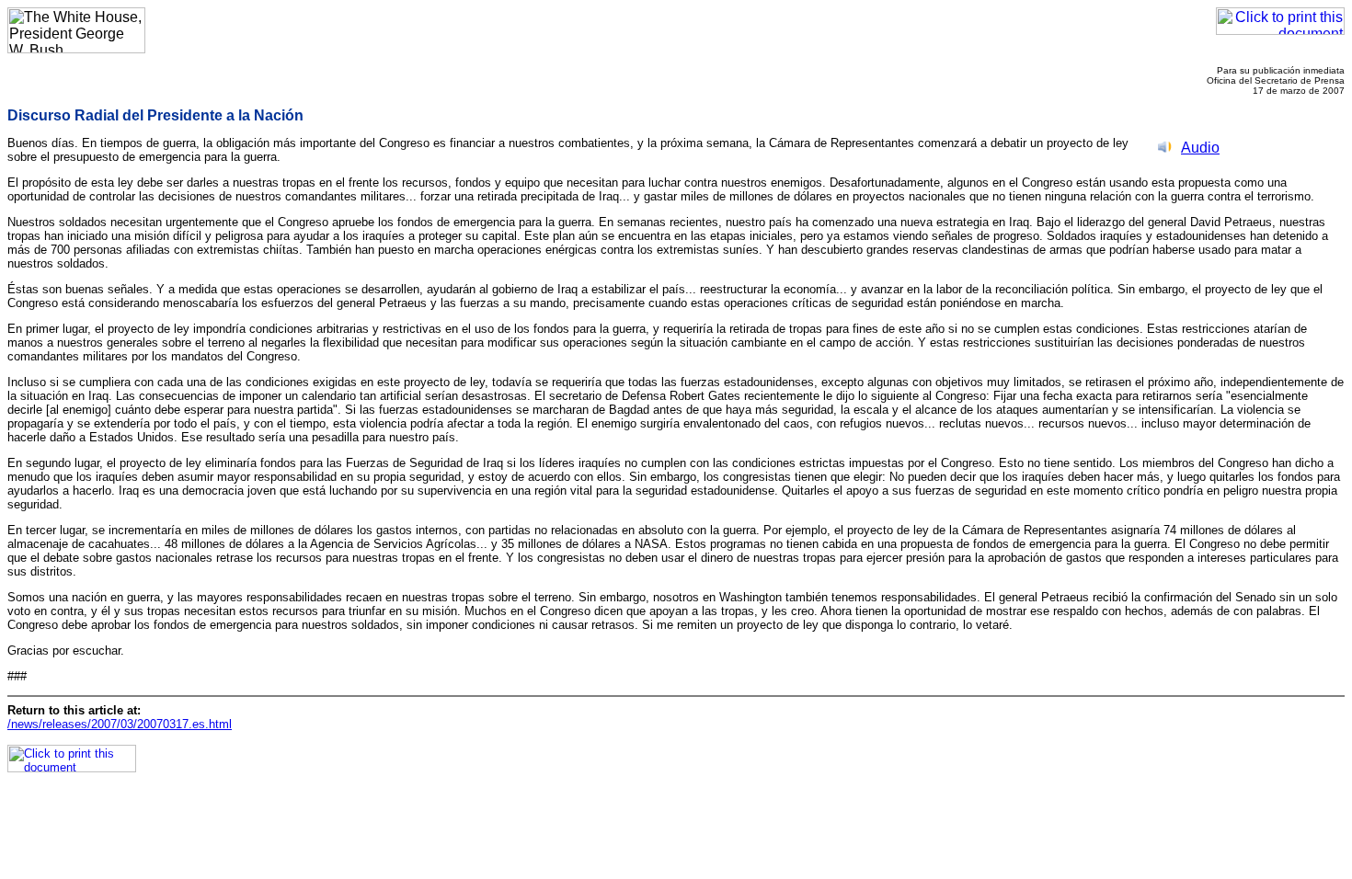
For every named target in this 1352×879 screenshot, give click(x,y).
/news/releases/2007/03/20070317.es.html (119, 724)
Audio (1200, 147)
